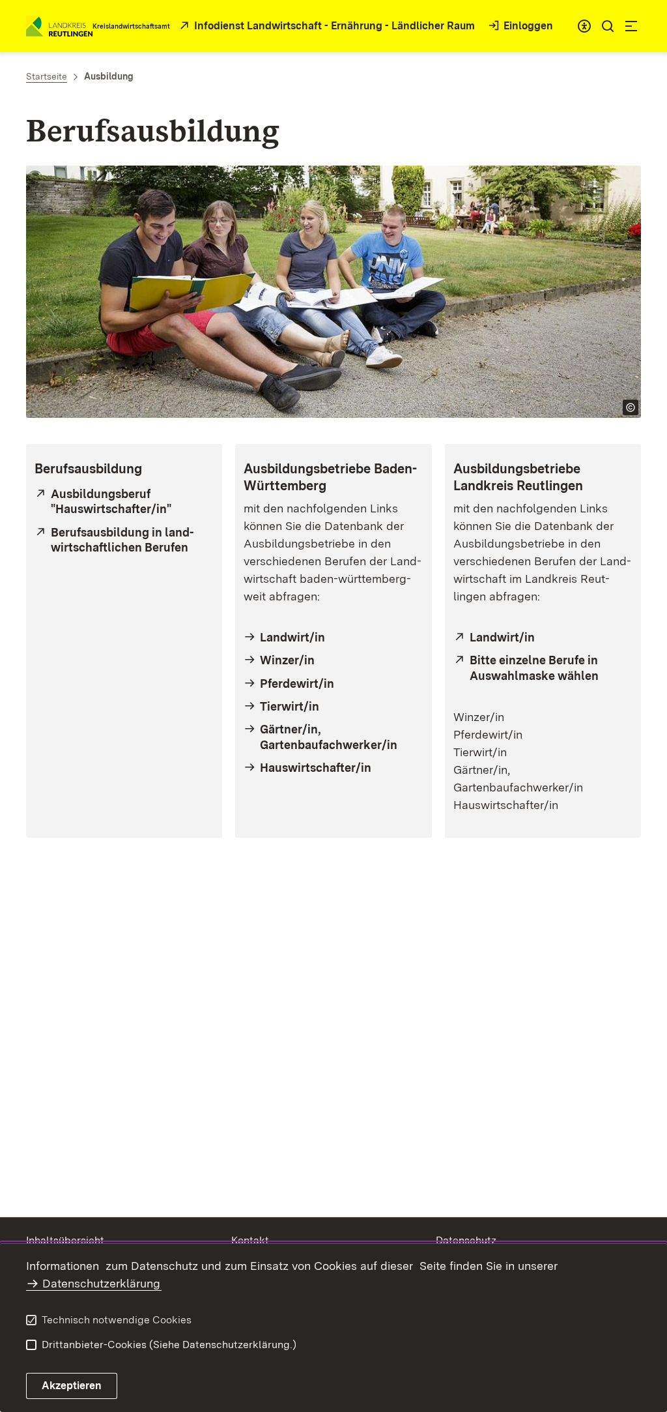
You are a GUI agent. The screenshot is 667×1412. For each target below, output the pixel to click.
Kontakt (250, 1240)
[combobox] (584, 26)
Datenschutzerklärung (101, 1283)
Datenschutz (466, 1240)
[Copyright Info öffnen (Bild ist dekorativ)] (630, 407)
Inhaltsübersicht (65, 1240)
